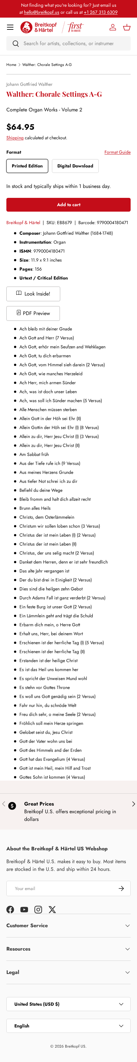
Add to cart (68, 204)
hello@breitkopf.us (41, 12)
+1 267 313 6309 (101, 12)
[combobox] (68, 43)
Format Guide (118, 152)
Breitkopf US (75, 1046)
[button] (127, 27)
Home (11, 65)
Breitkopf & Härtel (23, 222)
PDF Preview (35, 313)
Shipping (15, 137)
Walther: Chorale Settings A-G (47, 65)
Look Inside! (36, 293)
